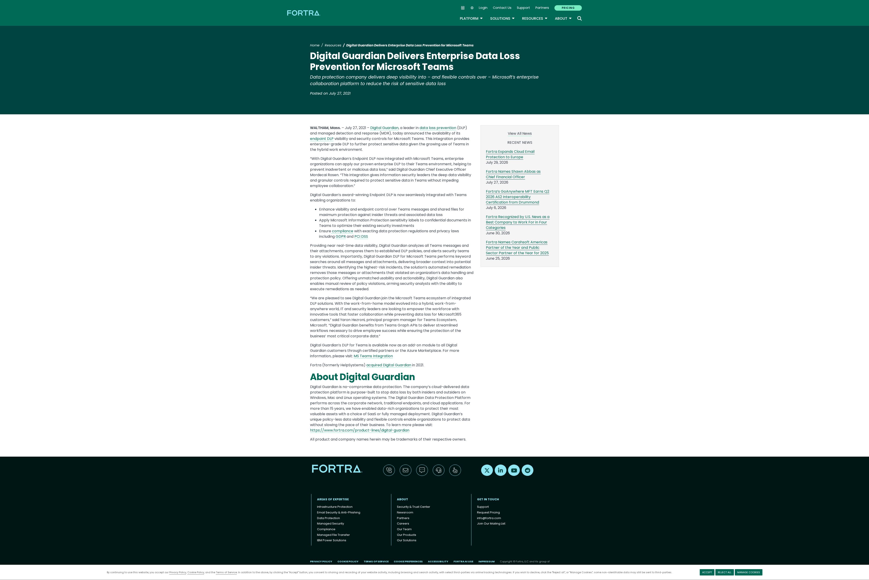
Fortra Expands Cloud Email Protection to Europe (510, 154)
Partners (542, 7)
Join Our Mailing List (491, 523)
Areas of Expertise (333, 499)
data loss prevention (438, 127)
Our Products (406, 535)
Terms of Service (226, 572)
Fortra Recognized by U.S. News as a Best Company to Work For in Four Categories (517, 222)
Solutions (502, 18)
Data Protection (328, 518)
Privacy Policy (177, 572)
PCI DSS (361, 236)
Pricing (568, 8)
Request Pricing (488, 512)
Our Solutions (406, 540)
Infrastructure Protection (335, 507)
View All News (520, 133)
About (563, 18)
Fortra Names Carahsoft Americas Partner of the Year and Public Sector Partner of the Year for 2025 (517, 248)
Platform (471, 18)
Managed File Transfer (333, 535)
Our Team (404, 529)
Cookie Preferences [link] (408, 561)
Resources (535, 18)
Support (523, 7)
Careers (403, 523)
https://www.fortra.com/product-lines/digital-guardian (359, 430)
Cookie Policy (195, 572)
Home (315, 45)
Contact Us (502, 7)
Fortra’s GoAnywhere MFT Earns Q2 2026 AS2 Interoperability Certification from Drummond (517, 197)
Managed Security (330, 523)
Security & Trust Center (413, 507)
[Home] (304, 12)
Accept (707, 572)
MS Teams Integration (373, 356)
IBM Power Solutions (331, 540)
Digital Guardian (384, 127)
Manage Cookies (748, 572)
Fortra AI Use (463, 561)
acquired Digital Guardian (388, 365)
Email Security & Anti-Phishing (338, 512)
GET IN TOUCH (488, 499)
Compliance (326, 529)
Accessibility (438, 561)
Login (483, 7)
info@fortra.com (489, 518)
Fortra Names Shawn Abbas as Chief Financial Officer (513, 174)
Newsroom (405, 512)
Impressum (486, 561)
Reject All (724, 572)
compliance (342, 231)
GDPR (341, 236)
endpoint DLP (322, 138)
